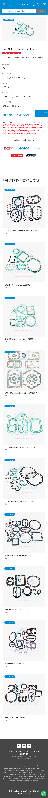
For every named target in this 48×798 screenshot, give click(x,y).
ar (23, 4)
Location (35, 752)
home (11, 752)
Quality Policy (17, 756)
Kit (6, 233)
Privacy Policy (30, 756)
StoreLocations (36, 4)
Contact (24, 754)
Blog (26, 752)
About (19, 752)
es (28, 4)
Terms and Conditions (24, 758)
